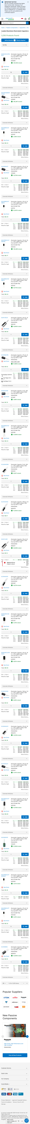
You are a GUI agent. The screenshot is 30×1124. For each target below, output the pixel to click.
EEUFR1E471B (4, 355)
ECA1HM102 (4, 947)
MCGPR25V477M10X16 (5, 799)
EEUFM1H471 (4, 166)
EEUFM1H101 (4, 837)
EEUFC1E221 (4, 317)
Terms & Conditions (6, 1102)
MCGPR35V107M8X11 (5, 426)
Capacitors (22, 27)
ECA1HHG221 (4, 726)
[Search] (27, 23)
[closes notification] (28, 2)
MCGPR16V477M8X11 (5, 202)
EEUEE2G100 (4, 390)
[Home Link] (13, 19)
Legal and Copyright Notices (19, 1100)
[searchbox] (13, 23)
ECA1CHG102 (4, 691)
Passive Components (12, 27)
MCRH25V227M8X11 (5, 54)
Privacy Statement (5, 1100)
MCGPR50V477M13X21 (5, 909)
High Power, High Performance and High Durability (13, 1044)
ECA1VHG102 (4, 501)
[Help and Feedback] (26, 1121)
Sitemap (3, 1104)
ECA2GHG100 (4, 464)
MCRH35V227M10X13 (5, 653)
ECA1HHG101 (4, 576)
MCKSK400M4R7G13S (5, 93)
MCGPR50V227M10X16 (5, 241)
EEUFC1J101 (4, 539)
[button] (2, 19)
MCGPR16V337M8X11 (5, 128)
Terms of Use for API (18, 1102)
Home (2, 27)
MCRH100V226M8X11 (5, 614)
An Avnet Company (6, 1112)
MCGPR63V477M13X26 (5, 875)
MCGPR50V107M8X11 (5, 279)
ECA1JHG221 (4, 763)
